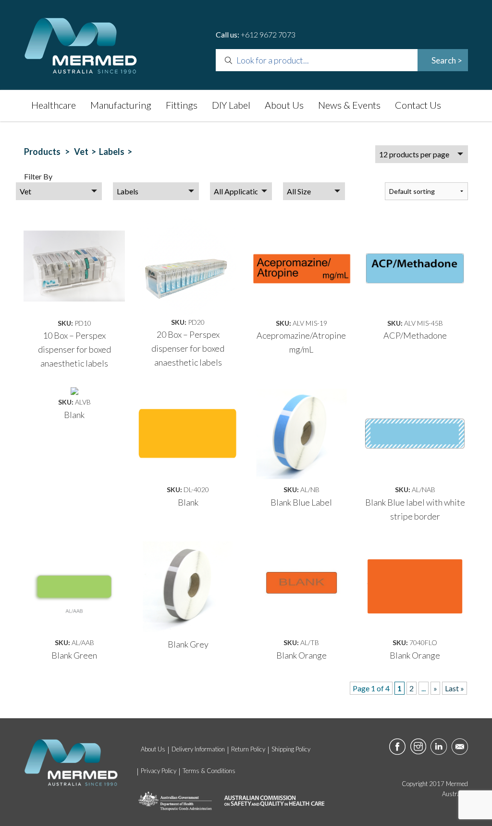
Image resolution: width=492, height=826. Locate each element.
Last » (454, 688)
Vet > (86, 151)
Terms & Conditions (209, 771)
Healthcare (53, 105)
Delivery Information (198, 749)
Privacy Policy (158, 771)
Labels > (117, 151)
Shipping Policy (290, 749)
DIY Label (231, 105)
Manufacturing (120, 105)
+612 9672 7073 (268, 34)
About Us (284, 105)
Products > (48, 151)
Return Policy (248, 749)
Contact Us (418, 105)
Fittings (181, 105)
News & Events (349, 105)
